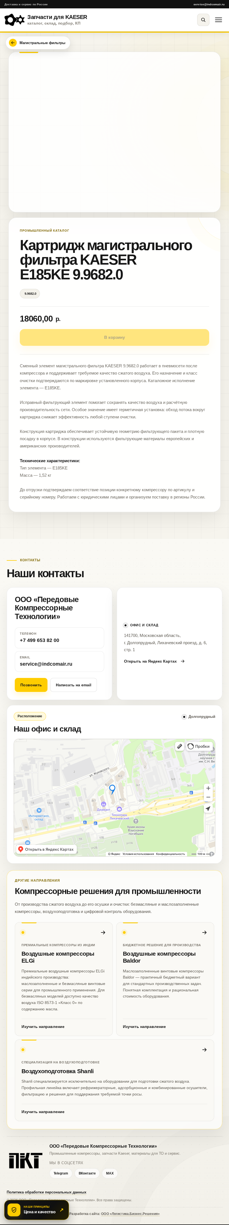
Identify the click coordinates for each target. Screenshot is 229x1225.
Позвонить (31, 685)
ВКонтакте (87, 1173)
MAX (110, 1173)
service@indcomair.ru (209, 4)
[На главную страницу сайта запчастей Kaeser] (25, 1161)
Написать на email (73, 685)
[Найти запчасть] (203, 20)
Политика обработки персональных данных (46, 1192)
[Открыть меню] (218, 20)
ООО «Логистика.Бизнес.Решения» (130, 1214)
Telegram (61, 1173)
